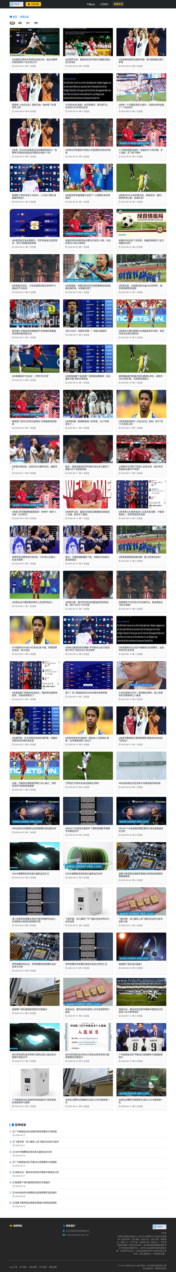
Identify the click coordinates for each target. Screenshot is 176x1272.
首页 (15, 16)
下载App (90, 4)
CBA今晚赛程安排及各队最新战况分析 (33, 1151)
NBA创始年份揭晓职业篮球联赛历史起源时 (36, 1192)
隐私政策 (33, 1267)
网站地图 (53, 1267)
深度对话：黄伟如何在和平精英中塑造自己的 (37, 1172)
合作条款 (43, 1267)
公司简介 (104, 4)
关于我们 (23, 1267)
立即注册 (35, 4)
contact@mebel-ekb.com (77, 1235)
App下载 (13, 1267)
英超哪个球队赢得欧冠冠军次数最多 (32, 1182)
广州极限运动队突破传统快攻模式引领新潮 (36, 1131)
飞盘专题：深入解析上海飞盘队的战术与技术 (37, 1141)
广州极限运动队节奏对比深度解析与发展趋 (36, 1162)
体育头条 (118, 3)
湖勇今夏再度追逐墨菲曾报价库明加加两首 (36, 1202)
